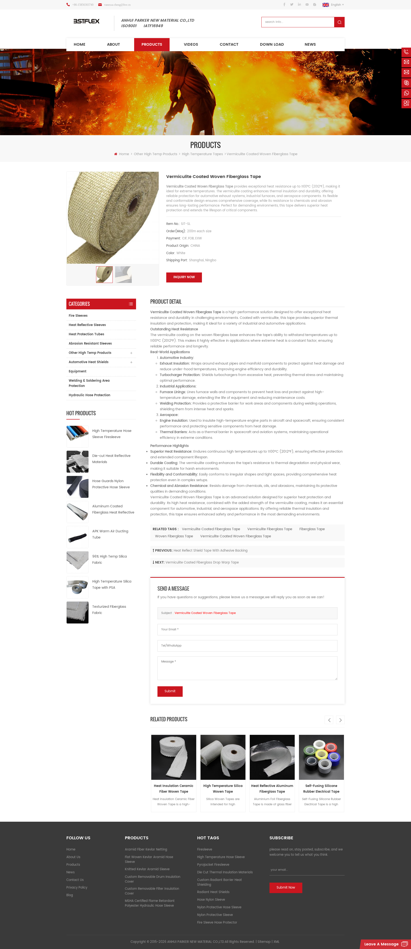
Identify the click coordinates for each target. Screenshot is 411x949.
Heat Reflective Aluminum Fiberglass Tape (247, 789)
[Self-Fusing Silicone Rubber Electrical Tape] (296, 757)
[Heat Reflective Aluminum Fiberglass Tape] (246, 757)
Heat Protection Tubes (86, 334)
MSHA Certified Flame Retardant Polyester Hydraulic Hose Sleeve (150, 903)
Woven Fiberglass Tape (174, 536)
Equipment (77, 371)
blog (69, 895)
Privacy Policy (76, 887)
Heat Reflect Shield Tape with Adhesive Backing (211, 550)
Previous (329, 720)
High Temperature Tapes (202, 154)
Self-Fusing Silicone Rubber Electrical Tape (296, 789)
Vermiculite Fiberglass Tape (269, 529)
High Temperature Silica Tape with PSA (111, 584)
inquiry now (184, 277)
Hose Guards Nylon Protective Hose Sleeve (111, 484)
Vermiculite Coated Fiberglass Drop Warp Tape (202, 562)
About (113, 44)
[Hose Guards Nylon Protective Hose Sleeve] (77, 486)
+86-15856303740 (82, 4)
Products (152, 44)
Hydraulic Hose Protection (89, 395)
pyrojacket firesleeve (213, 864)
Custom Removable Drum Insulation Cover (152, 879)
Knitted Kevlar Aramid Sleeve (147, 869)
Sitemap (264, 941)
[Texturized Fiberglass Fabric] (77, 612)
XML (276, 941)
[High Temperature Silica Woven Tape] (197, 757)
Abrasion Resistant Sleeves (90, 343)
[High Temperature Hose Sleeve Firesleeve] (77, 436)
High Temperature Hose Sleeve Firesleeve (112, 434)
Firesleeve (204, 849)
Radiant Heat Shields (213, 892)
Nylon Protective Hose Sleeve (219, 907)
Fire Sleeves (78, 315)
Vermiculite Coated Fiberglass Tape (211, 529)
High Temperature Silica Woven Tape (197, 789)
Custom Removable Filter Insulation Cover (152, 891)
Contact (229, 44)
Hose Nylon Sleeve (211, 899)
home (70, 849)
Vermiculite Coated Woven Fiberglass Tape (235, 536)
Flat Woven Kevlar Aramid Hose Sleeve (149, 860)
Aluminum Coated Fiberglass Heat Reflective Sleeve (113, 510)
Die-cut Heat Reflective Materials (111, 459)
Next (340, 720)
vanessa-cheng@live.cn (117, 4)
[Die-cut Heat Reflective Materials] (77, 461)
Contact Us (75, 880)
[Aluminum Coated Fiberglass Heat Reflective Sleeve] (77, 511)
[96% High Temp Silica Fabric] (77, 562)
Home (79, 44)
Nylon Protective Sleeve (215, 915)
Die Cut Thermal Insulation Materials (225, 872)
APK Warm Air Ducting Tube (110, 534)
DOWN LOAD (272, 44)
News (310, 44)
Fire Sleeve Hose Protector (217, 922)
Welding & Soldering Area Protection (89, 383)
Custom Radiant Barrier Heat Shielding (219, 882)
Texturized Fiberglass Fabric (109, 610)
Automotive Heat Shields (88, 362)
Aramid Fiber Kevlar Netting (146, 849)
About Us (73, 857)
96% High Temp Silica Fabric (109, 559)
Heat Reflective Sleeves (87, 325)
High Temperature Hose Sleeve (221, 857)
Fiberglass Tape (312, 529)
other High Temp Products (155, 154)
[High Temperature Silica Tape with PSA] (77, 587)
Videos (191, 44)
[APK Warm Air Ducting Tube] (77, 537)
